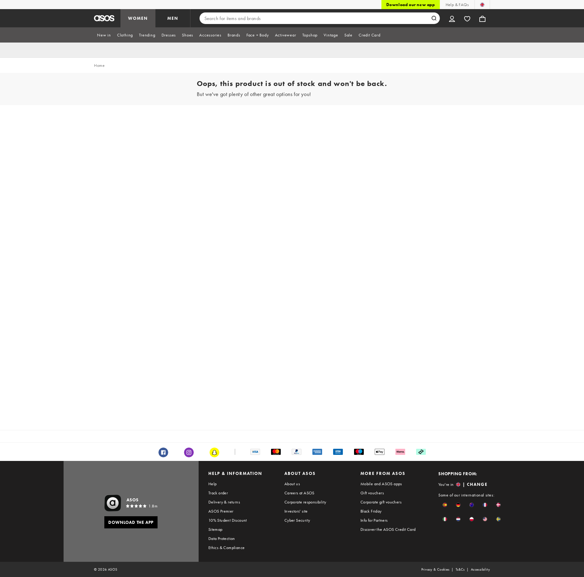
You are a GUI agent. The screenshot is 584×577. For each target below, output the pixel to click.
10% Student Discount (227, 520)
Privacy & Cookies (435, 569)
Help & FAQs (457, 4)
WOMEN (138, 18)
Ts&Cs (460, 569)
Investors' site (296, 511)
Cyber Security (297, 520)
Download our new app (410, 4)
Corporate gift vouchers (380, 502)
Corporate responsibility (305, 502)
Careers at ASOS (299, 493)
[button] (445, 505)
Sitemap (215, 529)
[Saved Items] (467, 18)
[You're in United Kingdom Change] (482, 4)
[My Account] (452, 18)
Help (212, 483)
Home (99, 65)
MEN (172, 18)
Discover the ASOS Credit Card (388, 529)
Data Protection (221, 538)
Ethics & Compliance (226, 547)
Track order (218, 493)
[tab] (104, 35)
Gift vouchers (372, 493)
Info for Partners (374, 520)
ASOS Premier (221, 511)
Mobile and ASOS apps (381, 483)
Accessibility (480, 569)
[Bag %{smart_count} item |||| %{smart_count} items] (482, 18)
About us (292, 483)
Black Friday (371, 511)
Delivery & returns (224, 502)
